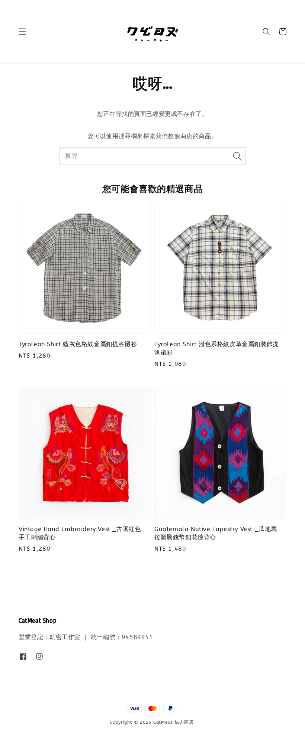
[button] (22, 31)
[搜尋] (237, 156)
